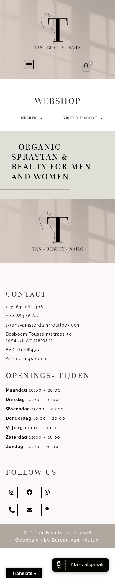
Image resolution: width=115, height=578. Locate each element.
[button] (29, 64)
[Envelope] (29, 510)
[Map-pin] (47, 510)
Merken (29, 118)
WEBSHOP (57, 101)
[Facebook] (29, 492)
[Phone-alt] (12, 510)
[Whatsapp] (47, 492)
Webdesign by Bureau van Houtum (57, 540)
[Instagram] (12, 492)
